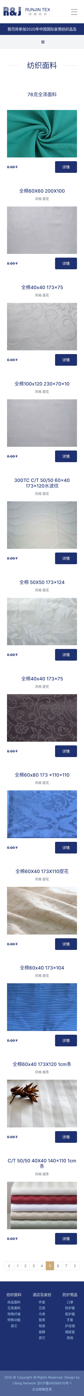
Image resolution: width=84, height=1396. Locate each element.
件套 (42, 1302)
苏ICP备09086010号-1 (54, 1383)
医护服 (70, 1314)
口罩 (70, 1302)
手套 (70, 1320)
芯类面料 (14, 1308)
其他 (70, 1338)
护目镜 (70, 1326)
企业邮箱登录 (42, 1389)
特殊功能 (14, 1320)
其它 (14, 1326)
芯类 (42, 1308)
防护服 (70, 1308)
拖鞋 (42, 1332)
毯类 (42, 1326)
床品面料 (14, 1302)
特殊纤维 (14, 1314)
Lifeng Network (24, 1383)
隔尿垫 (70, 1332)
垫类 (42, 1320)
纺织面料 (42, 65)
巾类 (42, 1314)
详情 (66, 167)
